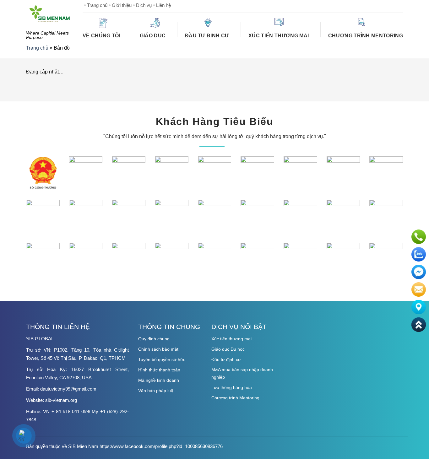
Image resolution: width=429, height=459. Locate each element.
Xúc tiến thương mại (231, 338)
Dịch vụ (144, 5)
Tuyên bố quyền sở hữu (162, 359)
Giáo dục (153, 35)
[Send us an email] (388, 5)
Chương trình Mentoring (365, 35)
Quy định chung (154, 338)
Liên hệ (163, 5)
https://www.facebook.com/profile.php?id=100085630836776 (161, 446)
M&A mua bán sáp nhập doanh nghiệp (242, 373)
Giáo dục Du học (228, 349)
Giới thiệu (122, 5)
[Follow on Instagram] (378, 5)
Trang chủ (37, 48)
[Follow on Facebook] (368, 5)
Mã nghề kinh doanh (158, 380)
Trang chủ (97, 5)
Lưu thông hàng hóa (231, 387)
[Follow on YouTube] (398, 5)
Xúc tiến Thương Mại (278, 35)
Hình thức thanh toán (159, 369)
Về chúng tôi (101, 35)
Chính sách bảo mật (158, 349)
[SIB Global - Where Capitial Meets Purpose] (49, 13)
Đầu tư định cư (207, 35)
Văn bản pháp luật (156, 390)
